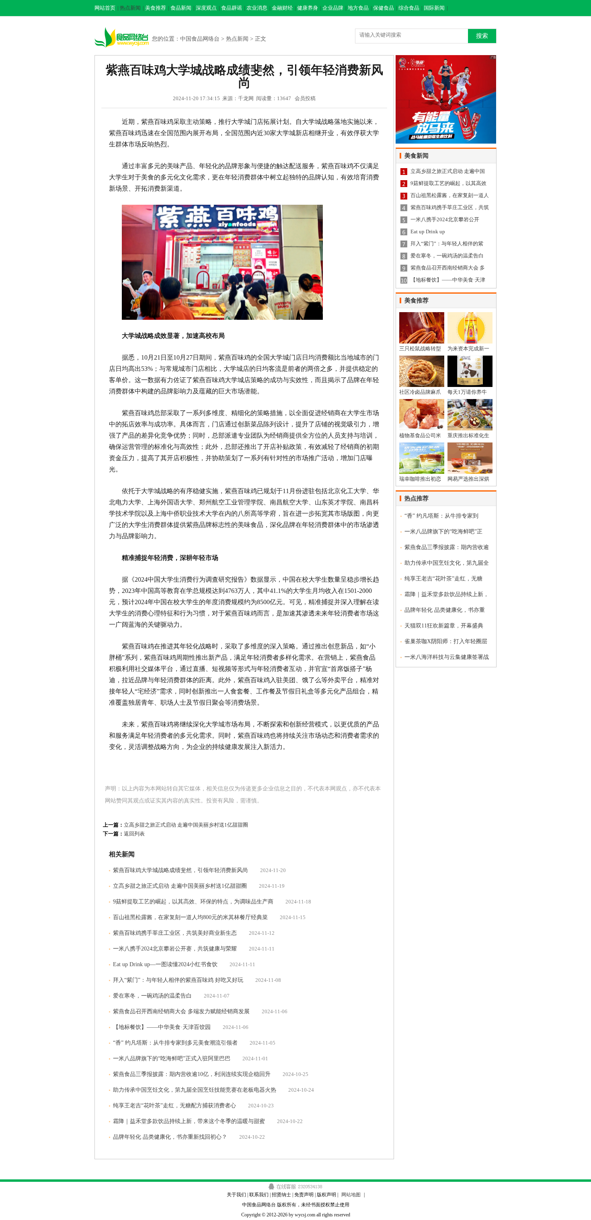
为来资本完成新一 (468, 349)
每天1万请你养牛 (467, 392)
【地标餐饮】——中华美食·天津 (447, 280)
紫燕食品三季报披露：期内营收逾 (446, 547)
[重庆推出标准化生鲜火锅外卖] (469, 402)
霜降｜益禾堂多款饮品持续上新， (446, 594)
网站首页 (104, 8)
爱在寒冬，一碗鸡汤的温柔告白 (152, 996)
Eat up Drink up (427, 231)
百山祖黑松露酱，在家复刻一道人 (449, 195)
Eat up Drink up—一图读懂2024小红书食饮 (165, 964)
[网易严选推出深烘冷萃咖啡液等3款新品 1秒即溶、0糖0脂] (469, 445)
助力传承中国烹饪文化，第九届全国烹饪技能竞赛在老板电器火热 (194, 1090)
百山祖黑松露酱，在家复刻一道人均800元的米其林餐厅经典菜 (190, 917)
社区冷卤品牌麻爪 (420, 392)
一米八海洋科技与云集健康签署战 (446, 657)
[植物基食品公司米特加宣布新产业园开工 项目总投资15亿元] (421, 402)
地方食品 (358, 8)
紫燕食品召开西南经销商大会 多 (447, 268)
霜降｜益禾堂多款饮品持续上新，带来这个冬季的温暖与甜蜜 (189, 1121)
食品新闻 (180, 8)
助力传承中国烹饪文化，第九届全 (446, 563)
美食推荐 (155, 8)
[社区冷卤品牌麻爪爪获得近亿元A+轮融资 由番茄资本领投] (421, 359)
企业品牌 (332, 8)
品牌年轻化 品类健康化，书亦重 (444, 610)
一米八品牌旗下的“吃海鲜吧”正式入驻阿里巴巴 (171, 1058)
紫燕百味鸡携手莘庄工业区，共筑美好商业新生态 (175, 933)
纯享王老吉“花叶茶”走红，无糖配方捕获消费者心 (174, 1106)
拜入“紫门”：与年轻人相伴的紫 (446, 244)
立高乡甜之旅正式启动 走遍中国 (447, 171)
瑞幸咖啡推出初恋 (420, 479)
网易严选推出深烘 (468, 479)
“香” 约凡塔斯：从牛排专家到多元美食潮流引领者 (175, 1043)
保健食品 (383, 8)
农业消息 (256, 8)
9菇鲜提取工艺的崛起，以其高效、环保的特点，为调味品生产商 (193, 902)
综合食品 (408, 8)
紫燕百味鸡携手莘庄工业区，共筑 (449, 207)
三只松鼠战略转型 (420, 349)
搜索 (482, 35)
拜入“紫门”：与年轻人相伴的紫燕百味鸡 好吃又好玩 (178, 980)
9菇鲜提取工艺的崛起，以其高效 (448, 183)
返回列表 (134, 834)
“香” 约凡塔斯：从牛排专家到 (441, 516)
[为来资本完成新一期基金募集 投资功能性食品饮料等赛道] (469, 315)
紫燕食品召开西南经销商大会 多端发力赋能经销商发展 (181, 1011)
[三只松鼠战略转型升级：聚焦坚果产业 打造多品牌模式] (421, 315)
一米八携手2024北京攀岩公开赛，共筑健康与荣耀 (175, 949)
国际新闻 (434, 8)
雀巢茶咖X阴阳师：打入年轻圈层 (445, 641)
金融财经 (282, 8)
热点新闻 (130, 8)
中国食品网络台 (200, 39)
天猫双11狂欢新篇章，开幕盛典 (443, 626)
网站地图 (351, 1194)
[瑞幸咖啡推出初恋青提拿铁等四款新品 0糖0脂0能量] (421, 445)
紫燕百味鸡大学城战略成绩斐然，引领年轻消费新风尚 (180, 870)
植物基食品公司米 (420, 435)
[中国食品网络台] (122, 26)
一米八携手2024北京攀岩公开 (444, 219)
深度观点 (206, 8)
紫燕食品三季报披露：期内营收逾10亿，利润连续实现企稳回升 (192, 1074)
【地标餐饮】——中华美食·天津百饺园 (162, 1027)
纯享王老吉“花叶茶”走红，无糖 (443, 579)
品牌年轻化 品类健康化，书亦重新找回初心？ (170, 1137)
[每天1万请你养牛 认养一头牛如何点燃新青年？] (469, 359)
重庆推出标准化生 (468, 435)
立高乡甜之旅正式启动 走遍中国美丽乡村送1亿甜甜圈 (186, 825)
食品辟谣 (231, 8)
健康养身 (307, 8)
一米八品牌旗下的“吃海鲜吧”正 (443, 532)
